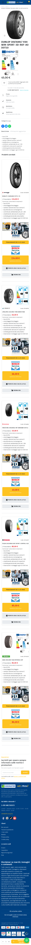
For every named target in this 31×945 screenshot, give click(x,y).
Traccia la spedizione (7, 829)
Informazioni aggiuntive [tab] (18, 131)
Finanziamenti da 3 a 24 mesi (15, 242)
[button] (4, 36)
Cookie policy (5, 839)
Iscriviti (25, 772)
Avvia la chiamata (24, 90)
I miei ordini (4, 832)
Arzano (3, 848)
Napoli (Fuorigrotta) (6, 852)
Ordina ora (17, 274)
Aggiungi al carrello (21, 941)
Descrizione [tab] (5, 131)
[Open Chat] (26, 933)
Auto (7, 6)
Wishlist (3, 834)
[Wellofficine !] (15, 2)
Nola (2, 855)
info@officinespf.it (7, 814)
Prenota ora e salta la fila (17, 268)
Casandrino (4, 850)
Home (2, 6)
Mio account (4, 827)
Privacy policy (5, 837)
